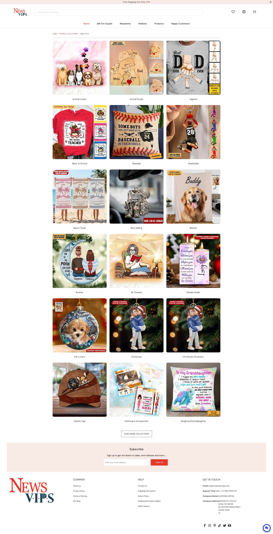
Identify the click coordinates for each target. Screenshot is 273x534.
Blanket (193, 200)
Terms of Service (80, 496)
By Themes (136, 264)
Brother (80, 264)
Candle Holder (193, 264)
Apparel (193, 71)
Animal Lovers (80, 71)
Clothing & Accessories (136, 393)
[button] (125, 23)
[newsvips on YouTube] (229, 526)
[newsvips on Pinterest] (215, 526)
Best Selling (136, 200)
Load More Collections (136, 434)
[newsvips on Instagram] (210, 526)
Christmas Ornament (193, 328)
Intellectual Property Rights (149, 501)
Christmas (136, 328)
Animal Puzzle (136, 71)
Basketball (193, 135)
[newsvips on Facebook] (205, 526)
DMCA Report (144, 506)
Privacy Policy (79, 491)
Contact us (142, 486)
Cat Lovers (80, 328)
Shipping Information (146, 491)
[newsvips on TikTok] (220, 526)
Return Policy (143, 496)
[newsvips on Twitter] (225, 526)
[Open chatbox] (267, 528)
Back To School (80, 135)
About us (77, 486)
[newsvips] (20, 12)
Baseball (136, 135)
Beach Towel (80, 200)
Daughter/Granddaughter (193, 393)
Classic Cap (80, 393)
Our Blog (76, 501)
